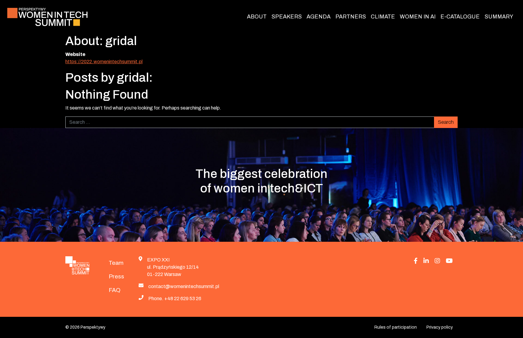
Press (116, 276)
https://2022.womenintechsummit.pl (104, 61)
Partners (350, 17)
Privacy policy (439, 327)
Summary (499, 17)
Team (116, 263)
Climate (383, 17)
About (257, 17)
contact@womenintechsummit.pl (183, 286)
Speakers (286, 17)
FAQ (114, 290)
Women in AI (418, 17)
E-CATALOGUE (460, 17)
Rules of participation (395, 327)
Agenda (319, 17)
